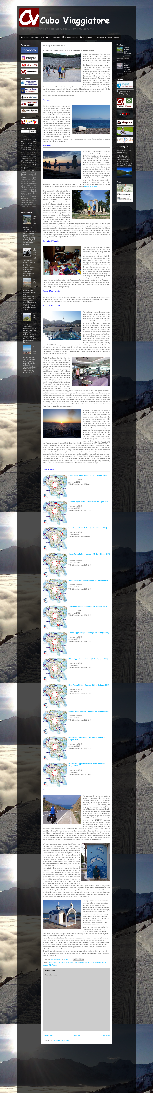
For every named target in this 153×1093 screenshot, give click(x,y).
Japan (23, 176)
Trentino (34, 198)
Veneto (23, 206)
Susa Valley (28, 197)
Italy (34, 174)
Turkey (23, 200)
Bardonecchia (32, 145)
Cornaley (23, 165)
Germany (24, 174)
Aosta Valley (32, 139)
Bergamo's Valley (26, 147)
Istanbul (30, 174)
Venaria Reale (32, 204)
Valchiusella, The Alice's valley (124, 151)
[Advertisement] (124, 241)
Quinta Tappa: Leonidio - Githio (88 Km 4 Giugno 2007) (88, 580)
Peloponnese (82, 962)
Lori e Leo (61, 962)
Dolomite (32, 168)
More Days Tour (71, 962)
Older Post (105, 1035)
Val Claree (31, 200)
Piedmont (25, 187)
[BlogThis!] (76, 959)
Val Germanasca (31, 202)
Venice (28, 206)
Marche (23, 181)
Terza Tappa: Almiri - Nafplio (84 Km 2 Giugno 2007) (87, 528)
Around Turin (28, 141)
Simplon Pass (32, 195)
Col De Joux (30, 151)
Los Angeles (32, 179)
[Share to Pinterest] (83, 959)
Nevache (31, 183)
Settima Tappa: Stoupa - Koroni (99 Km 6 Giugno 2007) (88, 633)
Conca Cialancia (31, 162)
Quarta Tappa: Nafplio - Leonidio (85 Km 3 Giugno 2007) (89, 554)
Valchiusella (24, 204)
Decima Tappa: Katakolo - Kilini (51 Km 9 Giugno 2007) (88, 711)
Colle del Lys (29, 158)
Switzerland (25, 198)
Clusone (23, 151)
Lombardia (24, 179)
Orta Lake (32, 185)
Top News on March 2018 (34, 253)
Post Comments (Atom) (61, 1040)
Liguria (34, 178)
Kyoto (28, 176)
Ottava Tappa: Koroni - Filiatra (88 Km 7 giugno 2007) (88, 659)
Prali (31, 187)
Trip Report (53, 965)
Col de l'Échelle (25, 154)
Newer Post (48, 1035)
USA (26, 200)
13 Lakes (24, 139)
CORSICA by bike (90, 186)
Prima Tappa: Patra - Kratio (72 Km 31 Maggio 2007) (87, 475)
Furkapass (33, 172)
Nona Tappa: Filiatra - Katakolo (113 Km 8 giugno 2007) (88, 685)
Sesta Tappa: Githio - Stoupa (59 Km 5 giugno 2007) (87, 606)
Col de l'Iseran (32, 153)
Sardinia (33, 191)
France (33, 170)
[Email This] (74, 959)
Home (77, 1035)
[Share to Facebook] (80, 959)
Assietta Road (26, 143)
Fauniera (27, 170)
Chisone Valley (31, 149)
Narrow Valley (24, 183)
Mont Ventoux (32, 181)
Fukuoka (23, 172)
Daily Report (53, 962)
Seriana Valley (26, 193)
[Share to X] (78, 959)
